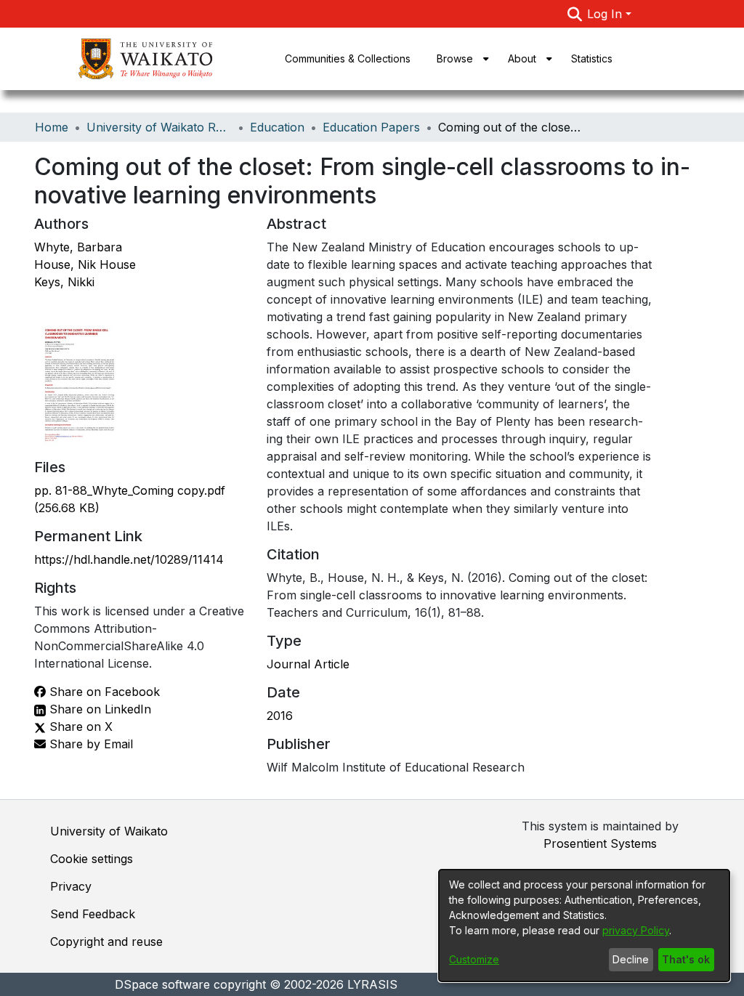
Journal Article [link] (308, 664)
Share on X (79, 726)
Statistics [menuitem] (591, 58)
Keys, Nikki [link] (64, 282)
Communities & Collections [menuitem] (348, 58)
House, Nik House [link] (85, 264)
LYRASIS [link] (372, 984)
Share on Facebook (103, 691)
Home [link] (51, 127)
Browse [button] (455, 58)
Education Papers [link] (371, 127)
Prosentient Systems (600, 843)
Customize (474, 959)
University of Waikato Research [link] (159, 127)
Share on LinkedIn (98, 709)
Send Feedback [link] (92, 914)
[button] (574, 14)
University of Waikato (109, 831)
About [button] (522, 58)
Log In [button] (606, 14)
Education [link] (277, 127)
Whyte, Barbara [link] (78, 247)
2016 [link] (280, 715)
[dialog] (584, 925)
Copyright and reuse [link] (106, 941)
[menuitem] (459, 59)
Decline (630, 959)
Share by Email (89, 744)
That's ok (686, 959)
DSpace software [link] (162, 984)
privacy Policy (635, 930)
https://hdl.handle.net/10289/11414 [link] (129, 559)
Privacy (71, 886)
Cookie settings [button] (91, 858)
